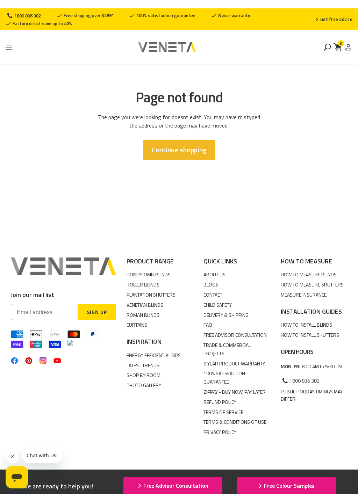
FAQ (207, 324)
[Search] (327, 47)
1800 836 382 (27, 15)
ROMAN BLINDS (143, 315)
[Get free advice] (333, 19)
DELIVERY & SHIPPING (226, 315)
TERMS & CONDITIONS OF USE (234, 422)
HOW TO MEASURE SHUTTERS (312, 284)
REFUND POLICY (219, 402)
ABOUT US (214, 274)
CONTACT (212, 294)
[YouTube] (57, 360)
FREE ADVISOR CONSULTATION (235, 335)
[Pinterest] (29, 360)
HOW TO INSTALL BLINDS (306, 324)
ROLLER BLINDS (143, 284)
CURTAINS (137, 324)
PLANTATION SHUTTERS (151, 294)
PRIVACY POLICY (219, 432)
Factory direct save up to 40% (42, 23)
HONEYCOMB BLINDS (149, 274)
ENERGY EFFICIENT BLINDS (154, 355)
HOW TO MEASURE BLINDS (309, 274)
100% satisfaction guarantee (165, 15)
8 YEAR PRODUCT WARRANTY (234, 363)
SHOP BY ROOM (143, 375)
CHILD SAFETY (217, 304)
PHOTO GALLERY (144, 385)
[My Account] (348, 47)
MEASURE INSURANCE (304, 294)
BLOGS (210, 284)
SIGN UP (97, 311)
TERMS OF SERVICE (223, 412)
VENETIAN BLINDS (145, 304)
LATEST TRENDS (143, 365)
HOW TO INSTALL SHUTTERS (310, 335)
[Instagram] (43, 360)
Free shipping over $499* (88, 15)
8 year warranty (233, 15)
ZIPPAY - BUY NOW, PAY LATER (234, 391)
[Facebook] (14, 360)
